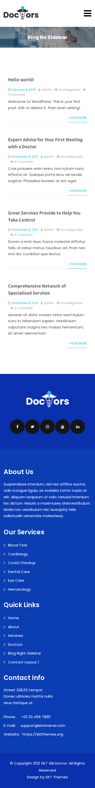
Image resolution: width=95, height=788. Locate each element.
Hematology (19, 589)
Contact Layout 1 (23, 662)
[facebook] (17, 426)
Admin (47, 90)
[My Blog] (21, 13)
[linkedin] (77, 426)
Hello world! (21, 79)
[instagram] (47, 426)
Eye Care (16, 580)
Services (15, 635)
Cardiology (18, 554)
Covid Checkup (22, 562)
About (13, 626)
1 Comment (16, 95)
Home (13, 617)
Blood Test (18, 545)
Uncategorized (69, 90)
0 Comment (24, 162)
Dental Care (19, 571)
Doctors (15, 644)
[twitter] (32, 426)
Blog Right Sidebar (24, 653)
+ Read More (77, 118)
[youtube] (62, 426)
